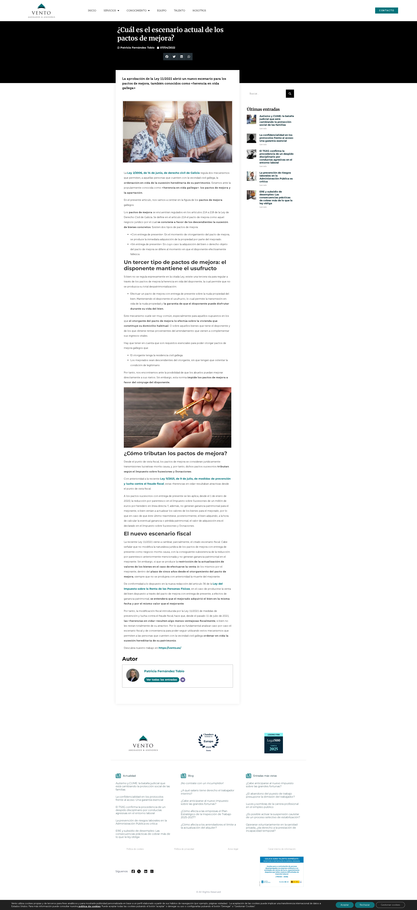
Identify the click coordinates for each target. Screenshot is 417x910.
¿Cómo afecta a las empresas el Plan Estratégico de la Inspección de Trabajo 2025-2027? (206, 814)
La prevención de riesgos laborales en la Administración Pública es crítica (276, 177)
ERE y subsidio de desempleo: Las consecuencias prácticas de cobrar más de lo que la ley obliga (275, 197)
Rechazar (365, 904)
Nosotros (199, 10)
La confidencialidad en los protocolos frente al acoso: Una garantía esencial (276, 137)
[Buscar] (290, 94)
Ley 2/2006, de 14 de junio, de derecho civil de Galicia (163, 172)
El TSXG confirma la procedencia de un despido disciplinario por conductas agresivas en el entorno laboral (276, 156)
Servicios (110, 10)
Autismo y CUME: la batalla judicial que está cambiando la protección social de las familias (276, 120)
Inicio (92, 10)
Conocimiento (136, 10)
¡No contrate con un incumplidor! (202, 783)
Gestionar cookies (390, 904)
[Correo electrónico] (182, 679)
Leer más (263, 129)
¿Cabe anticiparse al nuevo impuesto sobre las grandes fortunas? (204, 802)
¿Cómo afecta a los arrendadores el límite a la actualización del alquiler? (208, 826)
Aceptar (345, 904)
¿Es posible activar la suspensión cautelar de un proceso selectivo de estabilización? (273, 816)
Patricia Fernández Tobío (164, 671)
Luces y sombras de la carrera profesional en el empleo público (272, 805)
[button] (167, 56)
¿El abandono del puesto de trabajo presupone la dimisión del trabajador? (270, 795)
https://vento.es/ (170, 647)
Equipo (161, 10)
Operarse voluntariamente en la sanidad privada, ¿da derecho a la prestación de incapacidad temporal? (272, 827)
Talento (179, 10)
